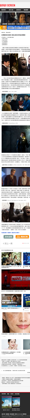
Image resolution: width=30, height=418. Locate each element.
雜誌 (8, 393)
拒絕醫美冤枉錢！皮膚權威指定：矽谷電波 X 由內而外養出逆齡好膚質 (11, 353)
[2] (25, 243)
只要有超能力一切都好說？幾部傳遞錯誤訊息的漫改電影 (12, 380)
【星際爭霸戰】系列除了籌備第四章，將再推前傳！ (11, 383)
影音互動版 (17, 393)
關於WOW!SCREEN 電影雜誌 (20, 414)
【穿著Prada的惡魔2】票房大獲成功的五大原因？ (11, 361)
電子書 (12, 393)
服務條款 (7, 414)
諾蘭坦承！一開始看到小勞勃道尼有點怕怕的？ (10, 382)
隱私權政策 (12, 414)
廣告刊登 (3, 414)
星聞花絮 (18, 10)
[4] (28, 243)
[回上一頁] (8, 243)
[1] (24, 243)
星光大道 (11, 10)
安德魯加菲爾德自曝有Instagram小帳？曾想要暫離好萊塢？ (11, 267)
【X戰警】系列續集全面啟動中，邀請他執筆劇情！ (11, 379)
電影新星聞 (8, 32)
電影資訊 (3, 10)
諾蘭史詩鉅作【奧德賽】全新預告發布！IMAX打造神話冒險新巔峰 (14, 360)
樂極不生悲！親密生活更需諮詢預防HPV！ (11, 308)
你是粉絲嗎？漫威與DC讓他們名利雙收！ (10, 232)
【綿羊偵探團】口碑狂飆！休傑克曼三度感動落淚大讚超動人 (13, 362)
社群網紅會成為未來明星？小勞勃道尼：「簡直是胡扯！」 (12, 364)
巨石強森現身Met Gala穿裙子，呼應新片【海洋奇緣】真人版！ (13, 365)
